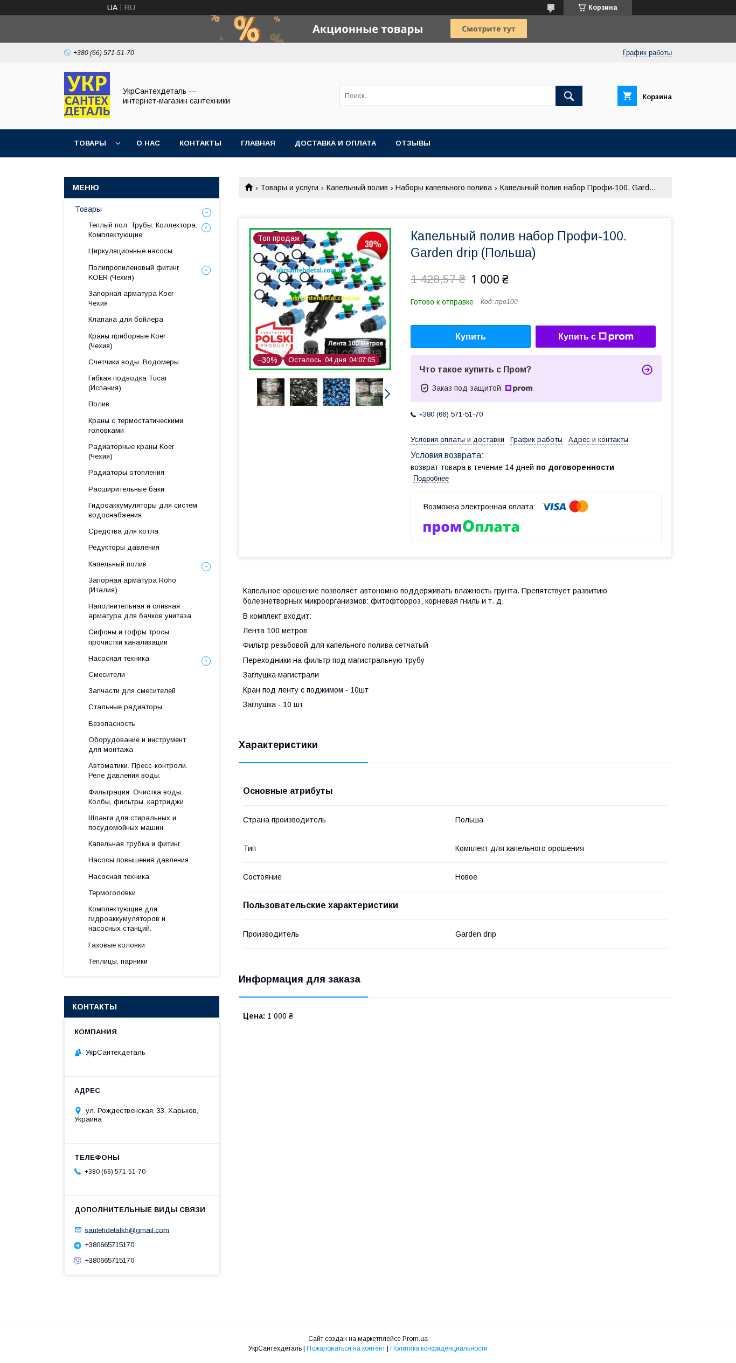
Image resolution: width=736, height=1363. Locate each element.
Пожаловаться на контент (346, 1348)
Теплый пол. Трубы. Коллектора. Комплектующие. (142, 230)
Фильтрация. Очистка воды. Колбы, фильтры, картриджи (136, 797)
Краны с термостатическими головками (135, 425)
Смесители (106, 674)
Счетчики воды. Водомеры (133, 362)
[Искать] (569, 96)
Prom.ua (415, 1339)
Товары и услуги (289, 187)
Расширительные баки (126, 489)
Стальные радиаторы (125, 707)
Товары (90, 143)
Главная (258, 143)
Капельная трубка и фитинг (134, 844)
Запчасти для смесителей (132, 691)
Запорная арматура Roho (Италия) (132, 585)
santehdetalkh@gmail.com (127, 1230)
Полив (98, 404)
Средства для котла (123, 531)
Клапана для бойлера (125, 319)
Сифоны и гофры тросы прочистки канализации (128, 637)
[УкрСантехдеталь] (87, 115)
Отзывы (413, 143)
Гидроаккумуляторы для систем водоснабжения (142, 510)
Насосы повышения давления (138, 860)
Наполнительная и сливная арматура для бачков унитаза (139, 611)
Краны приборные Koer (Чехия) (126, 341)
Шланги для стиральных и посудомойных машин (132, 823)
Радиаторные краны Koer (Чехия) (131, 451)
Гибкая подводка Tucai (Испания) (127, 383)
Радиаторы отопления (126, 472)
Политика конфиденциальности (439, 1348)
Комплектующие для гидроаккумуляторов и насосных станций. (126, 918)
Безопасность (111, 723)
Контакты (200, 143)
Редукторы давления (123, 547)
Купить (470, 336)
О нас (148, 143)
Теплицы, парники (118, 961)
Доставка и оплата (335, 143)
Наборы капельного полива (443, 187)
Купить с (577, 336)
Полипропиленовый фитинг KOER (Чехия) (133, 272)
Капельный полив (357, 187)
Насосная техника (118, 658)
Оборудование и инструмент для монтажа (137, 744)
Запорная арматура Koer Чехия (130, 298)
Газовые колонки (116, 945)
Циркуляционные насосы (130, 251)
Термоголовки (112, 893)
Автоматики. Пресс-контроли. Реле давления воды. (138, 770)
